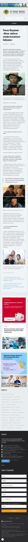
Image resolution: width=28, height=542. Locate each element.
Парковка (12, 420)
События (11, 425)
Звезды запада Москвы (7, 407)
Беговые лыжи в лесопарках (11, 445)
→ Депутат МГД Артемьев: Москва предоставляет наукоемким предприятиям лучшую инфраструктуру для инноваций (13, 286)
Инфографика (5, 410)
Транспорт (18, 428)
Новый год (4, 417)
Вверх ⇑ (18, 518)
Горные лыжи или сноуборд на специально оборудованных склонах (12, 447)
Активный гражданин (7, 397)
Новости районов (14, 415)
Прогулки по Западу (7, 422)
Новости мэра (5, 415)
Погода (18, 420)
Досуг (3, 404)
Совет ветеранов (19, 425)
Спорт (3, 428)
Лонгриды (20, 412)
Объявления (20, 417)
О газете (11, 518)
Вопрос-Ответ (5, 402)
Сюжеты (4, 390)
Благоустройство (6, 399)
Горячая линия (14, 402)
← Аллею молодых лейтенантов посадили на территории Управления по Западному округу (13, 279)
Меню (14, 23)
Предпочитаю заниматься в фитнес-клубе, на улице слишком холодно (12, 457)
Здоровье (17, 407)
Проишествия (16, 422)
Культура (12, 44)
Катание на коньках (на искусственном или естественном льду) (13, 450)
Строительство (10, 428)
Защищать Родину (11, 404)
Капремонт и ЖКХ (6, 412)
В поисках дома (16, 399)
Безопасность (17, 397)
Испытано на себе (15, 410)
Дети (21, 402)
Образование (12, 417)
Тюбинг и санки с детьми (10, 455)
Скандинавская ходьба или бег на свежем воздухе (11, 452)
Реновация (4, 425)
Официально (5, 420)
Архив (2, 465)
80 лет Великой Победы (8, 394)
